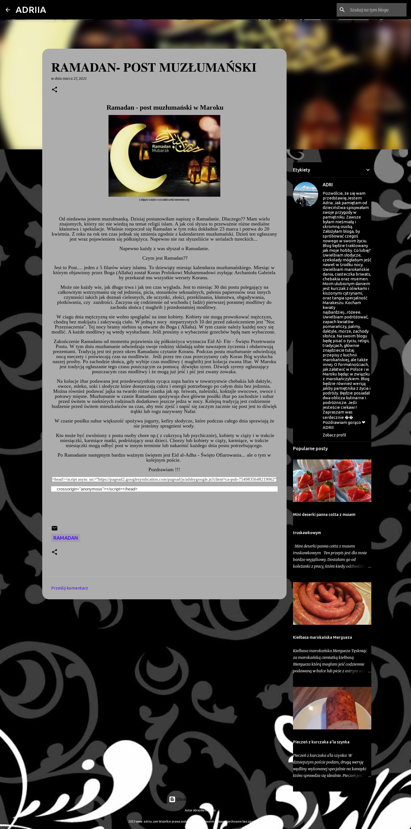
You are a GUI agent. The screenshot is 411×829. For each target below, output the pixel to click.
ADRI (328, 184)
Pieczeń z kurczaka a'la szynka (321, 742)
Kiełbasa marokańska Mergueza (322, 637)
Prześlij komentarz (69, 588)
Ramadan (65, 538)
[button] (54, 90)
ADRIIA (31, 9)
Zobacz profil (334, 435)
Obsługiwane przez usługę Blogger (209, 799)
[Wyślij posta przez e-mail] (54, 529)
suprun (221, 810)
